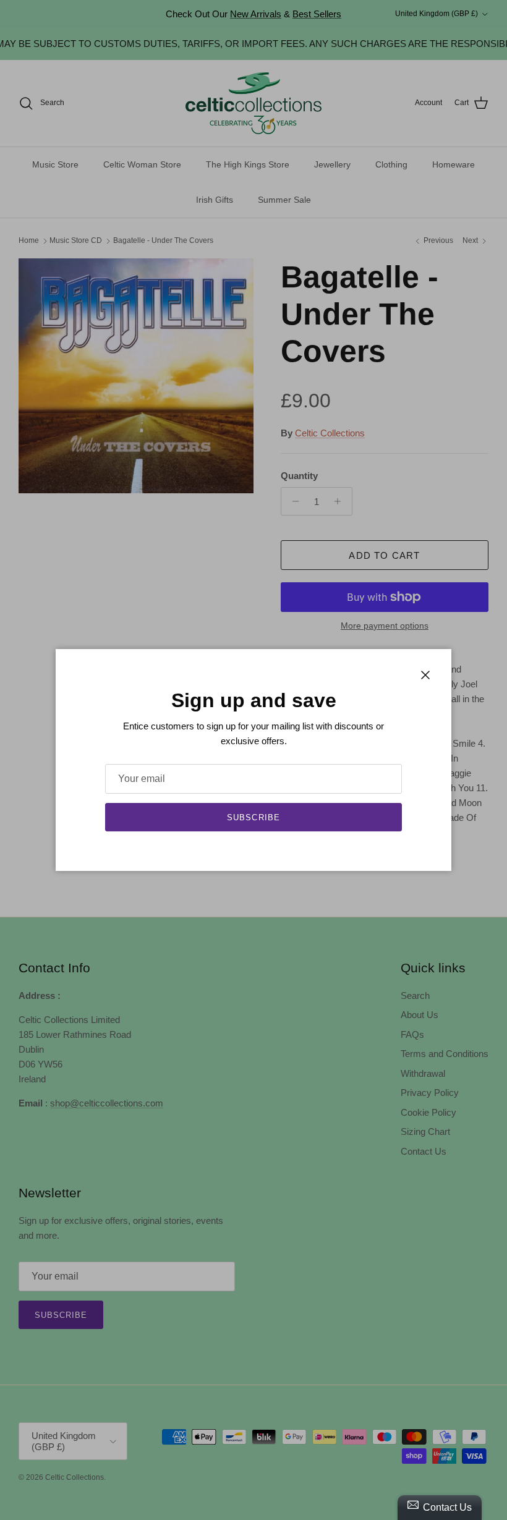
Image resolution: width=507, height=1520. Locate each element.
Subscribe (253, 817)
